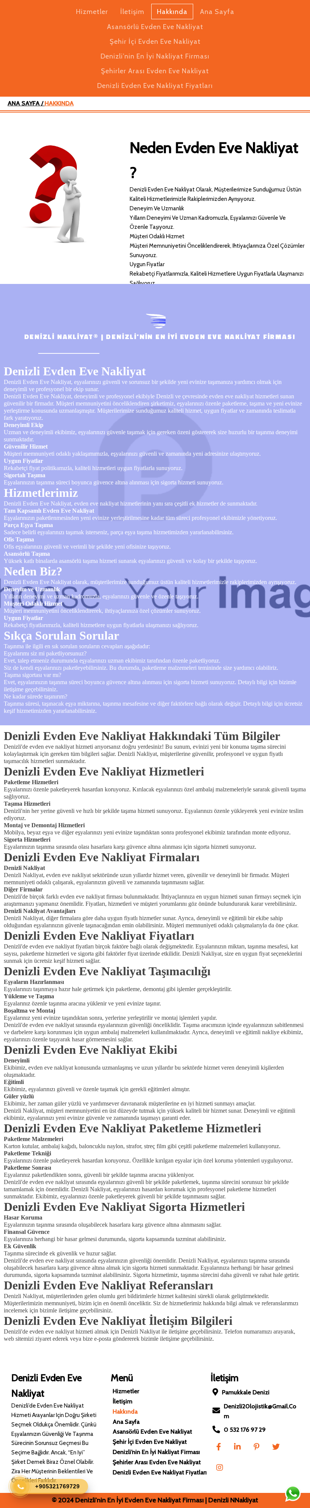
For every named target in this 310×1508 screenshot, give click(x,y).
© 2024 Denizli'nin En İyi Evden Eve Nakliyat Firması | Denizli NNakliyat (155, 1500)
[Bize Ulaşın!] (293, 1491)
